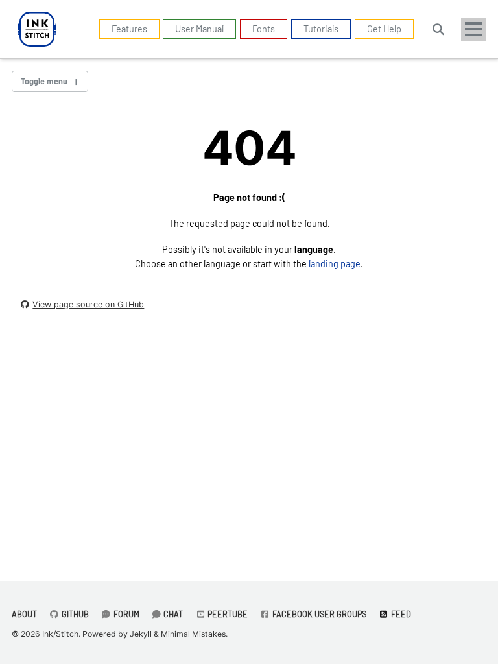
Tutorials (320, 28)
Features (129, 28)
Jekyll (141, 634)
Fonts (263, 28)
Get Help (384, 28)
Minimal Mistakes (193, 634)
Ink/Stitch (60, 634)
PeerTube (227, 614)
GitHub (74, 614)
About (24, 614)
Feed (400, 614)
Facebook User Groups (318, 614)
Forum (125, 614)
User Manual (199, 28)
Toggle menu (44, 81)
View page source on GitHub (88, 304)
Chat (172, 614)
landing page (335, 263)
